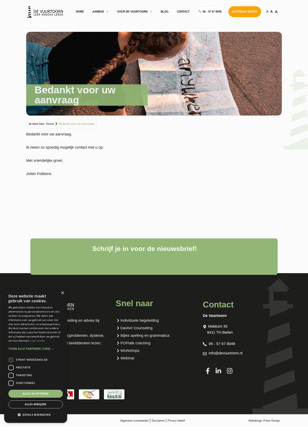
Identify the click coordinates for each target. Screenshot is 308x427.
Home (80, 11)
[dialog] (35, 355)
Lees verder (38, 340)
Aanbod (98, 11)
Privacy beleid (176, 420)
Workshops (129, 351)
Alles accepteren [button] (35, 393)
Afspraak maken (245, 11)
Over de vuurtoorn (132, 11)
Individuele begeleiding (139, 320)
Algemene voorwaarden (134, 420)
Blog (164, 11)
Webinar (127, 358)
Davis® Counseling (136, 328)
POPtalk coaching (135, 343)
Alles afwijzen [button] (36, 404)
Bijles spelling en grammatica (144, 335)
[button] (35, 348)
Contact (183, 11)
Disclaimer (158, 420)
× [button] (62, 293)
